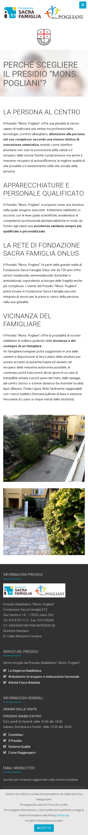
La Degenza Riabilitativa (24, 671)
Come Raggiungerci (22, 753)
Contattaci (15, 735)
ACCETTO (44, 828)
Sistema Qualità (19, 747)
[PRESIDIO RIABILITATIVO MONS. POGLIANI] (44, 12)
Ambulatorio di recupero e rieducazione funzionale (43, 677)
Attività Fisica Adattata (24, 683)
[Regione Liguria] (44, 37)
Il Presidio (15, 741)
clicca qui (63, 815)
